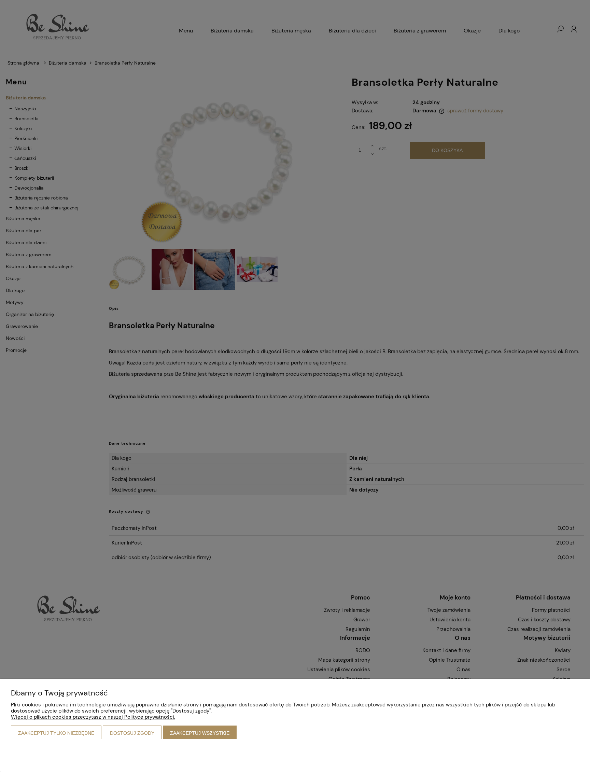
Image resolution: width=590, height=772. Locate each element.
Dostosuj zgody (132, 733)
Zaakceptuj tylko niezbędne (56, 733)
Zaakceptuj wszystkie (199, 733)
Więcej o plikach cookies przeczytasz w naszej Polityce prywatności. (93, 717)
